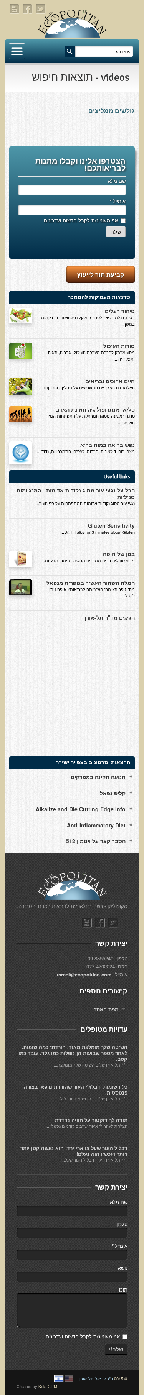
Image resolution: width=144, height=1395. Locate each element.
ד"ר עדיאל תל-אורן (96, 1378)
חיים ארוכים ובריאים (110, 381)
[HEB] (59, 1378)
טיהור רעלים (120, 311)
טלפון (121, 1224)
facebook (27, 9)
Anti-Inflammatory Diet (96, 825)
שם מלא (117, 180)
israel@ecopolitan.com (84, 974)
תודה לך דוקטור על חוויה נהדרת (91, 1120)
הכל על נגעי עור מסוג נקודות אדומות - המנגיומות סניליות (76, 493)
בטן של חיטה (119, 554)
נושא (122, 1267)
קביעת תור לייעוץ (100, 274)
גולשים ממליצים (111, 111)
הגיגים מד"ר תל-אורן (109, 617)
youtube (14, 9)
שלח (115, 232)
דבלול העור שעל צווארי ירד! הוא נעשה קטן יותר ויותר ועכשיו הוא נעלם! (73, 1151)
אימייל (117, 201)
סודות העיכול (119, 346)
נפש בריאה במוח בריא (107, 444)
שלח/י (116, 1349)
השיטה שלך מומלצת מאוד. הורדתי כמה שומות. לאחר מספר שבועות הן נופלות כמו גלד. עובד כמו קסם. (72, 1052)
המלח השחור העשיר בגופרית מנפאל (90, 582)
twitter (40, 9)
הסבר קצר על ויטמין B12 (95, 841)
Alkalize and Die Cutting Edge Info (81, 809)
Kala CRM (47, 1386)
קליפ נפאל (113, 793)
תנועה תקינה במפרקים (98, 777)
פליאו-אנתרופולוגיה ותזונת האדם (95, 409)
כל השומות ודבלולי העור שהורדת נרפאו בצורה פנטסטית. (75, 1089)
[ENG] (69, 1378)
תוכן (123, 1289)
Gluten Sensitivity (111, 525)
